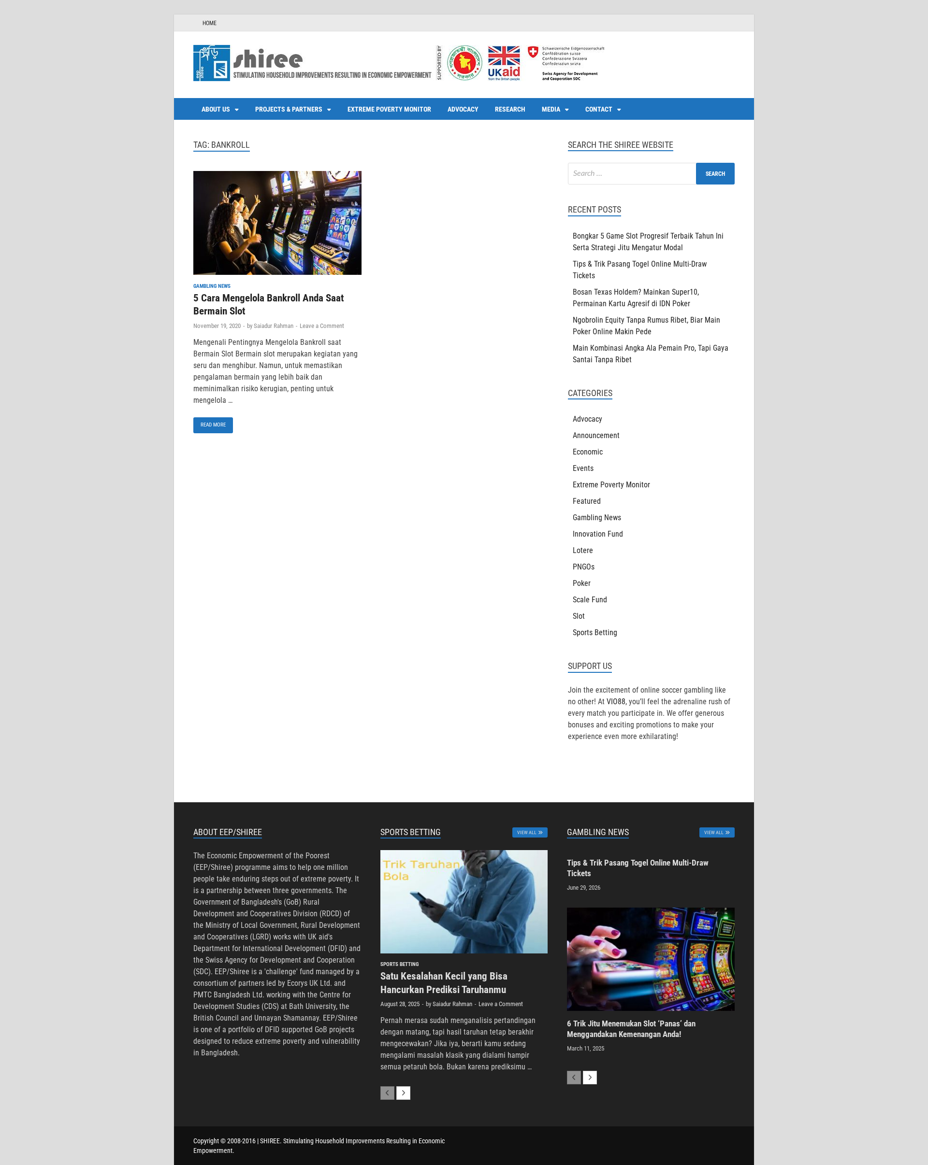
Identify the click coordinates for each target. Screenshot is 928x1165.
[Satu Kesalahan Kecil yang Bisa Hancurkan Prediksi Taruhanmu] (464, 901)
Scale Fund (590, 599)
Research (510, 109)
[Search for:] (651, 174)
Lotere (583, 550)
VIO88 (616, 701)
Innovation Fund (598, 534)
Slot (579, 616)
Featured (587, 501)
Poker (582, 583)
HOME (210, 23)
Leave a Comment (322, 325)
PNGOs (583, 566)
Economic (588, 451)
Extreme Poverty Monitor (389, 109)
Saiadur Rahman (273, 325)
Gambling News (212, 286)
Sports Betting (595, 632)
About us (216, 109)
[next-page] (403, 1093)
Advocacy (463, 109)
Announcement (596, 435)
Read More (209, 422)
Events (583, 468)
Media (551, 109)
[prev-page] (387, 1093)
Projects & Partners (288, 109)
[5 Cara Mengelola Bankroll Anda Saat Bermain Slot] (277, 224)
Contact (598, 109)
